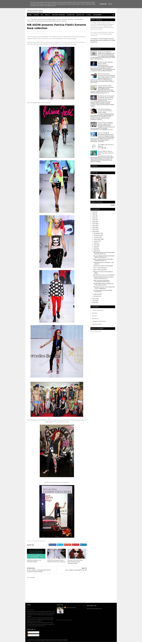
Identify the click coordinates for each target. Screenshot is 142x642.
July (95, 243)
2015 (93, 227)
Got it (110, 4)
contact (92, 35)
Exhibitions (71, 14)
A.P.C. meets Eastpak (100, 267)
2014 (94, 229)
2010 (93, 302)
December (97, 233)
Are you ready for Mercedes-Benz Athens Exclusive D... (104, 256)
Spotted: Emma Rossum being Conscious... (102, 291)
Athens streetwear (97, 310)
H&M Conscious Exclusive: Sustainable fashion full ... (102, 281)
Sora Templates (36, 640)
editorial (95, 313)
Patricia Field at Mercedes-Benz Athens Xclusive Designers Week (75, 561)
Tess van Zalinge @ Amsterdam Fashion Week (105, 133)
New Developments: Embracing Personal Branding (106, 74)
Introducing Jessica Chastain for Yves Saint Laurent (103, 284)
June (95, 245)
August (96, 241)
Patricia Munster (71, 607)
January (96, 296)
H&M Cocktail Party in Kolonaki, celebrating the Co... (103, 259)
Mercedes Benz (78, 19)
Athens (88, 14)
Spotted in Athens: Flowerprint (103, 266)
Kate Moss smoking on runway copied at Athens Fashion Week (105, 110)
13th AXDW (34, 19)
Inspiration (80, 14)
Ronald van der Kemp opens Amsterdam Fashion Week (106, 96)
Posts (31, 632)
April (95, 249)
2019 (93, 220)
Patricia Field (30, 21)
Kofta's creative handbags (105, 122)
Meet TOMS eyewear (99, 269)
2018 (93, 222)
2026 (94, 212)
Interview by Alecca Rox (94, 608)
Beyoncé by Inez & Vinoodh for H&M (103, 272)
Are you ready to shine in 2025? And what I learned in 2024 (106, 153)
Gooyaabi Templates (62, 640)
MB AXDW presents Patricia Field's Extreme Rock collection (56, 560)
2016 (93, 225)
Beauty (47, 14)
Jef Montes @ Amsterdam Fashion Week (105, 62)
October (96, 237)
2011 (93, 300)
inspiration (95, 318)
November (97, 235)
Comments (32, 635)
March (96, 251)
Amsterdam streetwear (99, 321)
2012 (93, 298)
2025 (94, 214)
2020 (94, 218)
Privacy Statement (95, 331)
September (97, 239)
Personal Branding (58, 14)
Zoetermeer (97, 14)
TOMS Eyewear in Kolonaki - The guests (103, 263)
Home (29, 14)
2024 (94, 216)
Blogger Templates (45, 640)
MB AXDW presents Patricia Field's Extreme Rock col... (104, 253)
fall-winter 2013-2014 (62, 19)
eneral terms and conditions (100, 40)
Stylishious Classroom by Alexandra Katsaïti (34, 560)
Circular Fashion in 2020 (104, 85)
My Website (30, 609)
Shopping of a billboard (104, 52)
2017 (93, 224)
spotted (94, 315)
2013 (93, 231)
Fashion (36, 14)
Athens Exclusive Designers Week (47, 19)
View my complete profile (64, 620)
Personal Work (96, 324)
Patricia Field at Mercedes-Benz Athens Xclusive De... (103, 277)
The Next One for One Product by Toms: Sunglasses (104, 287)
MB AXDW (70, 19)
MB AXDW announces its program (103, 275)
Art (42, 14)
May (95, 247)
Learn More (103, 4)
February (97, 294)
